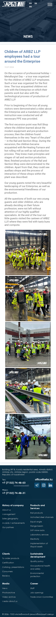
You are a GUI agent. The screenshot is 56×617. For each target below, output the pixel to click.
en (30, 6)
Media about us (9, 601)
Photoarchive (8, 592)
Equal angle (36, 521)
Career (34, 583)
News (4, 588)
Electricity (34, 539)
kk (36, 3)
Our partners (8, 527)
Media (5, 583)
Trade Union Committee (41, 597)
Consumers (7, 571)
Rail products (36, 513)
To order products (10, 558)
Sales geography (10, 518)
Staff (32, 588)
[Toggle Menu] (49, 4)
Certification (8, 562)
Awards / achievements (13, 523)
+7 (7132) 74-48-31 (14, 492)
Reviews (6, 576)
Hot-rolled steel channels (41, 517)
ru (30, 3)
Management (8, 514)
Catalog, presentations (13, 567)
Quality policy (36, 561)
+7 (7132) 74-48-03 (14, 482)
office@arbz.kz (44, 479)
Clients (6, 553)
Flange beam (36, 526)
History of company (13, 505)
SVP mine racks (37, 530)
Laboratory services (39, 534)
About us (6, 510)
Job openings (36, 592)
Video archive (9, 597)
